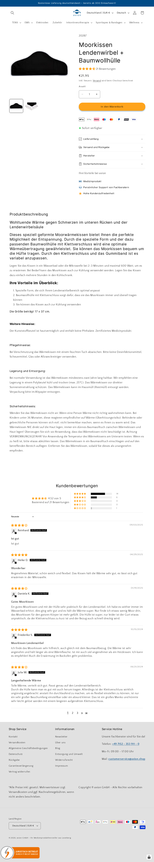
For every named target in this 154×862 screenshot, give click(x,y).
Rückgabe (14, 760)
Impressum (61, 765)
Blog (57, 748)
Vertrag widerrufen (19, 771)
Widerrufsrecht (64, 760)
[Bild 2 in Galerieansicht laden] (31, 106)
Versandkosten (17, 742)
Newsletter (61, 736)
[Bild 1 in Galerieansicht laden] (16, 106)
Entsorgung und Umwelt (69, 754)
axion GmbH (22, 838)
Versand (97, 80)
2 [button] (72, 713)
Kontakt (13, 736)
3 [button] (77, 713)
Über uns (60, 742)
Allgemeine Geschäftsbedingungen (28, 748)
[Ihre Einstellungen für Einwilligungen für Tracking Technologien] (149, 857)
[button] (12, 13)
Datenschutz (16, 754)
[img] (19, 525)
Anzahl (82, 86)
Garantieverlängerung (21, 765)
